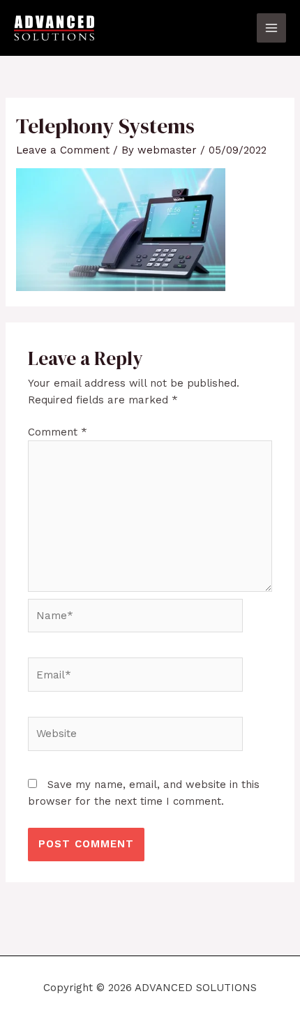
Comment (57, 432)
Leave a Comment (63, 150)
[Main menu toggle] (272, 28)
